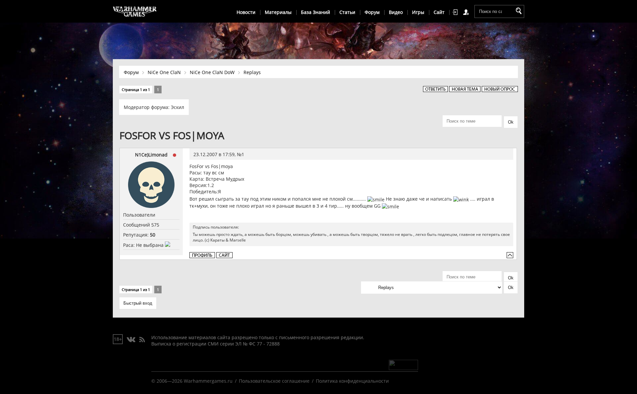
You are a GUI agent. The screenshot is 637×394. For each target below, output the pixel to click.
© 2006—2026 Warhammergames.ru (192, 381)
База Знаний (315, 12)
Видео (396, 12)
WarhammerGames (135, 12)
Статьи (347, 12)
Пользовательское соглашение (274, 381)
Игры (418, 12)
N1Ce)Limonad (151, 154)
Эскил (177, 107)
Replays (252, 72)
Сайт (439, 12)
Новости (246, 12)
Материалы (278, 12)
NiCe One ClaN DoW (212, 72)
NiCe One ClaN (164, 72)
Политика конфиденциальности (352, 381)
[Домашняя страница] (224, 255)
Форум (372, 12)
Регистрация (467, 12)
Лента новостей (142, 340)
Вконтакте (131, 340)
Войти (456, 12)
